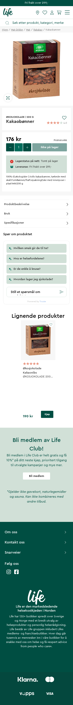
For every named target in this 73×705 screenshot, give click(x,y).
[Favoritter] (45, 12)
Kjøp (47, 414)
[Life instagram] (8, 574)
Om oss (11, 532)
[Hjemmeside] (8, 12)
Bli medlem (36, 476)
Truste (43, 302)
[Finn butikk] (37, 12)
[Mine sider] (52, 12)
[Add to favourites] (64, 117)
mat (28, 29)
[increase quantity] (27, 147)
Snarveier (13, 552)
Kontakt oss (15, 542)
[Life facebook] (16, 574)
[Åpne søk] (38, 23)
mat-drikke (17, 29)
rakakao (37, 29)
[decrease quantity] (10, 147)
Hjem (5, 29)
